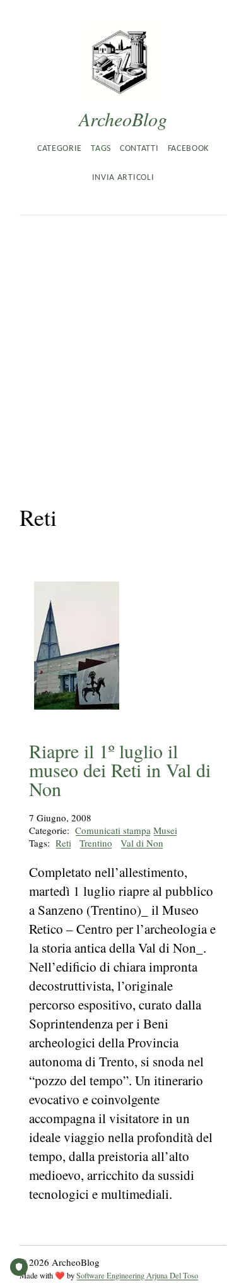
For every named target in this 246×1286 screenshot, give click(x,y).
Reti (63, 842)
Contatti (139, 149)
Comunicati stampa (113, 830)
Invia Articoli (123, 178)
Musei (165, 830)
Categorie (59, 149)
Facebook (188, 149)
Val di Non (141, 842)
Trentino (95, 842)
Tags (101, 149)
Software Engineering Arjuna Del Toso (137, 1275)
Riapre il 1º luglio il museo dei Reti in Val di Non (120, 769)
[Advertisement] (123, 345)
